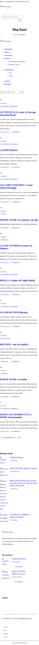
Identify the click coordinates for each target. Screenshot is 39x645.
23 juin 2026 (13, 489)
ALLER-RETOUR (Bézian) (14, 312)
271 (15, 438)
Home (15, 34)
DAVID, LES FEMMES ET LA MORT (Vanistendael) (15, 416)
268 (7, 438)
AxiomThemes (7, 618)
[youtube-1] (8, 97)
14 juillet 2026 (14, 471)
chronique (4, 240)
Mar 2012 (4, 103)
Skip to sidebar (15, 1)
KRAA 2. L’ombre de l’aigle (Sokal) (17, 280)
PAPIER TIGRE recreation (13, 379)
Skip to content (5, 1)
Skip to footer (24, 1)
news (2, 338)
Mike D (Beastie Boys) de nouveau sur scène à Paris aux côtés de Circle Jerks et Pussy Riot (23, 483)
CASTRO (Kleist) (8, 150)
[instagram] (10, 97)
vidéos (3, 214)
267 (4, 438)
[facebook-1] (6, 97)
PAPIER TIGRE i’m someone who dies (19, 220)
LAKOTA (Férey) (16, 457)
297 (19, 438)
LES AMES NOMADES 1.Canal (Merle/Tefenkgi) (16, 186)
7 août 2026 (13, 460)
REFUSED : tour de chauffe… (15, 344)
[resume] (1, 97)
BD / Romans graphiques (9, 106)
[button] (18, 11)
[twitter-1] (3, 97)
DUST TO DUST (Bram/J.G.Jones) (23, 468)
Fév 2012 (3, 370)
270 (12, 438)
